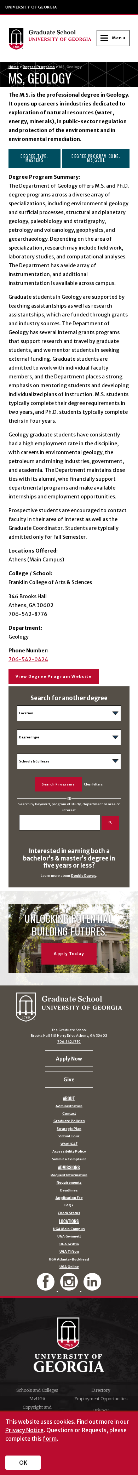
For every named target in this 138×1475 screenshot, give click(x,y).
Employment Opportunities (100, 1398)
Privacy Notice (24, 1430)
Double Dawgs (83, 876)
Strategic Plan (69, 1129)
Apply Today (69, 953)
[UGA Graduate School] (52, 38)
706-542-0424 (28, 659)
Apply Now (69, 1059)
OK (23, 1462)
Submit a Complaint (69, 1159)
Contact (69, 1114)
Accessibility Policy (69, 1152)
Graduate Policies (69, 1121)
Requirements (69, 1183)
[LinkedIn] (92, 1287)
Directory (100, 1390)
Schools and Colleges (37, 1390)
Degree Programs (39, 67)
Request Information (69, 1175)
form (50, 1438)
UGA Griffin (69, 1244)
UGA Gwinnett (69, 1237)
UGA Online (69, 1267)
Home (13, 67)
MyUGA (37, 1398)
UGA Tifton (69, 1252)
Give (69, 1079)
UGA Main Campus (69, 1229)
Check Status (69, 1213)
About (69, 1098)
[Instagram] (69, 1287)
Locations (69, 1221)
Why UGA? (69, 1144)
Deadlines (69, 1191)
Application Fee (69, 1198)
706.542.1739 (69, 1042)
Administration (69, 1106)
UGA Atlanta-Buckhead (69, 1260)
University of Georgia (31, 7)
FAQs (69, 1205)
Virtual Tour (69, 1136)
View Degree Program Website (54, 676)
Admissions (69, 1167)
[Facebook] (46, 1287)
